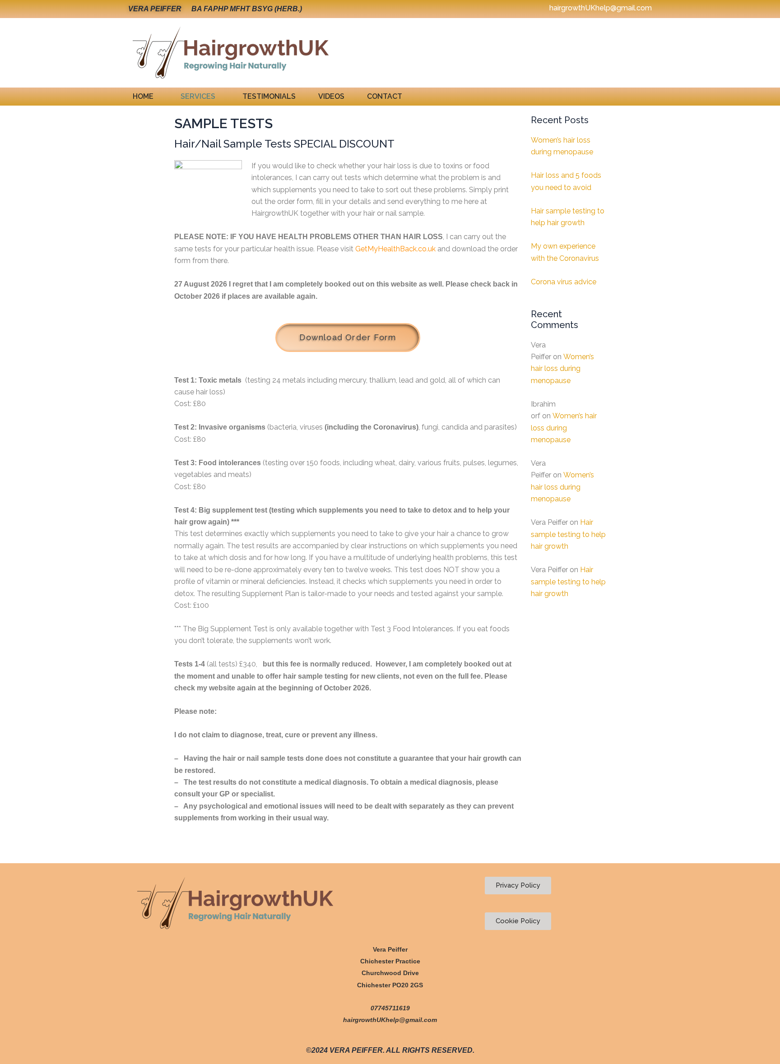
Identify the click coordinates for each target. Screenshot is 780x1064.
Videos (331, 96)
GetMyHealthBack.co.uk (395, 249)
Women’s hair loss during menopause (562, 368)
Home (143, 96)
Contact (384, 96)
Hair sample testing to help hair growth (568, 534)
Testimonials (269, 96)
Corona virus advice (563, 282)
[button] (145, 96)
